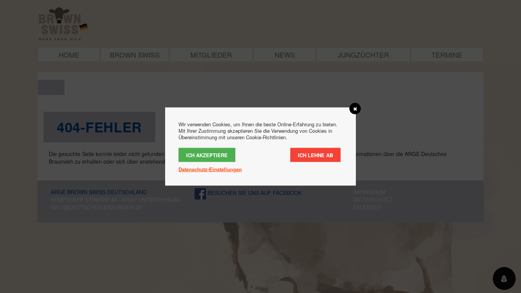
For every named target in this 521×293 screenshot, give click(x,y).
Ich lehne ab (315, 155)
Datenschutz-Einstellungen (210, 169)
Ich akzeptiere (207, 155)
